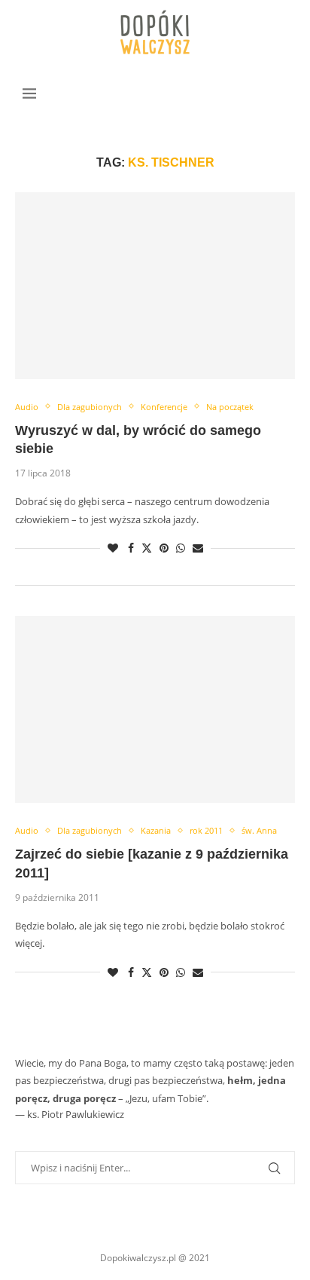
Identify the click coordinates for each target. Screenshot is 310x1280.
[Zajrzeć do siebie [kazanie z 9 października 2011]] (155, 709)
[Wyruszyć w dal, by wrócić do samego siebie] (155, 285)
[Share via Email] (198, 547)
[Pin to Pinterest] (164, 547)
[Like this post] (113, 547)
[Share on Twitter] (146, 547)
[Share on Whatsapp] (180, 547)
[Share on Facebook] (131, 547)
